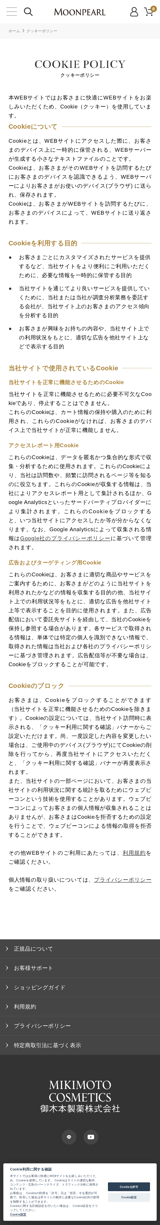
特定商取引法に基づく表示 (47, 1045)
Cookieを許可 (129, 1186)
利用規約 (134, 853)
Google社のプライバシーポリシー (65, 538)
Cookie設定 (18, 1214)
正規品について (34, 949)
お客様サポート (34, 968)
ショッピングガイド (40, 987)
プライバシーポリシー (122, 880)
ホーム (14, 31)
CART (153, 9)
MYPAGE (135, 12)
